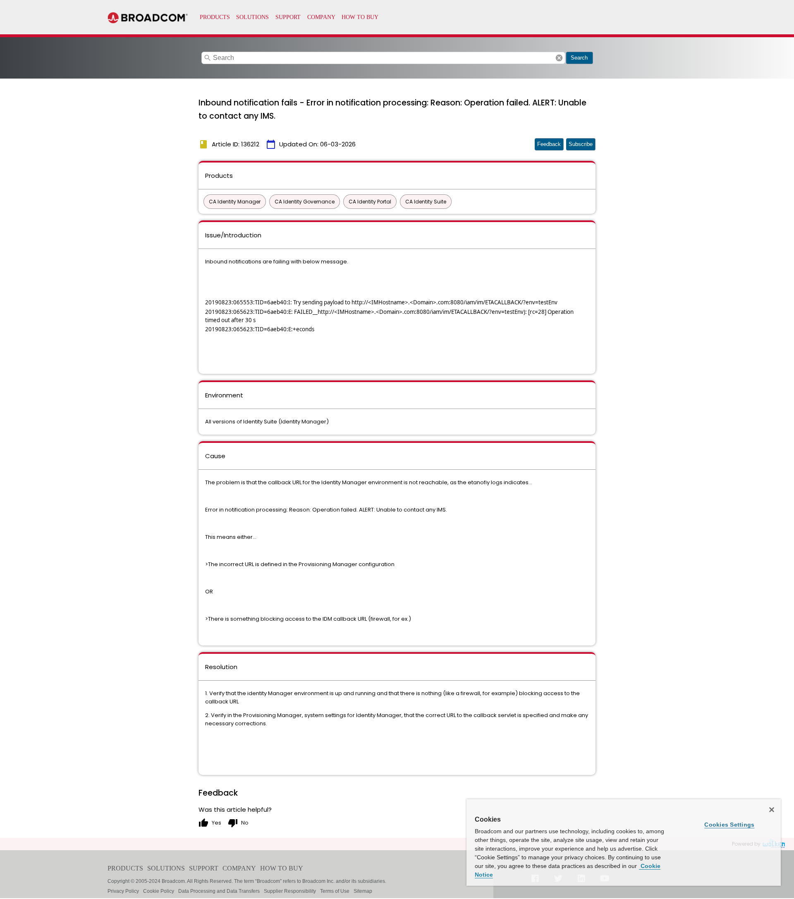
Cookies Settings (729, 824)
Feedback (549, 144)
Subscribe (581, 144)
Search (579, 58)
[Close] (771, 809)
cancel (559, 58)
